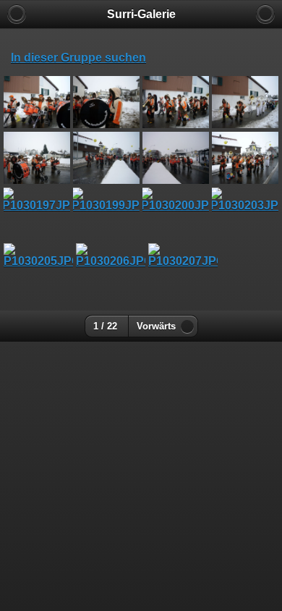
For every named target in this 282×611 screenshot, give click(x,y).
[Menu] (265, 13)
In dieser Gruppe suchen (78, 57)
